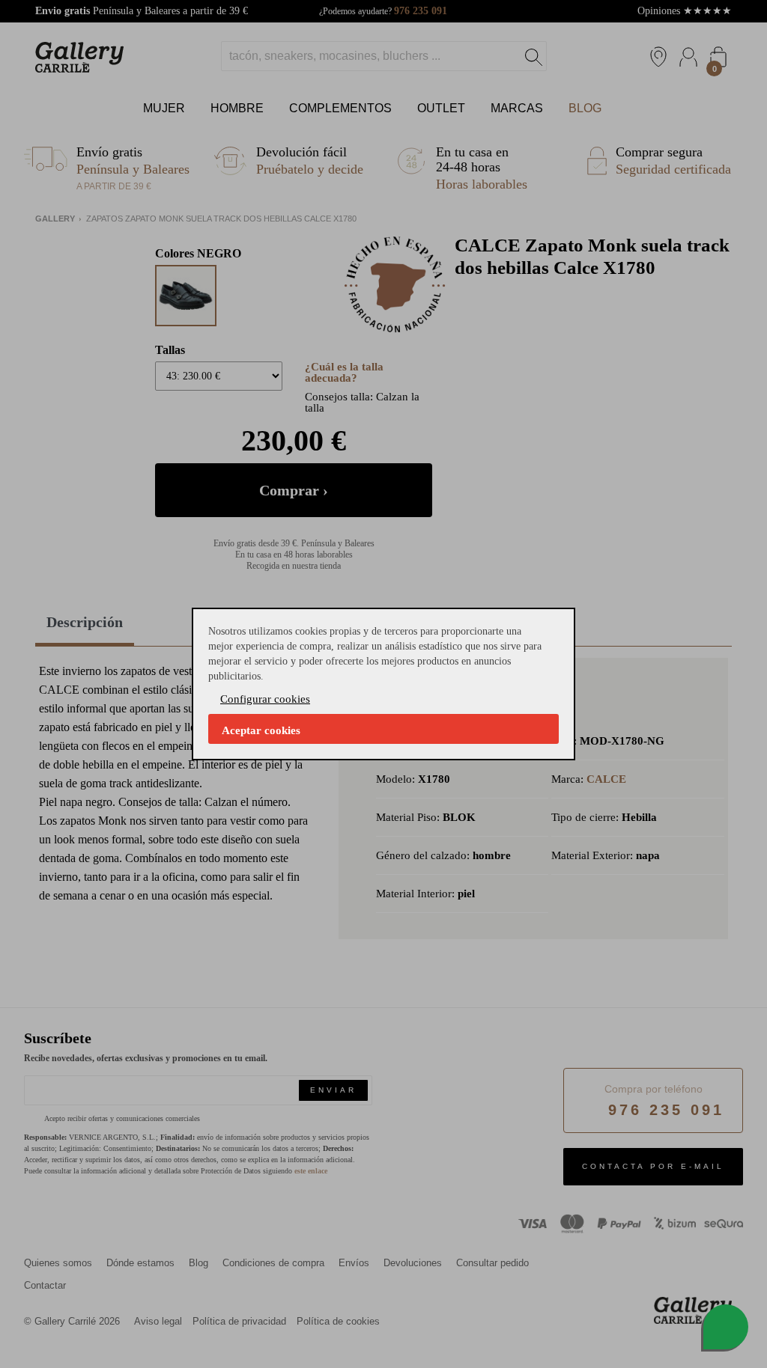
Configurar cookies (265, 699)
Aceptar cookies (261, 730)
